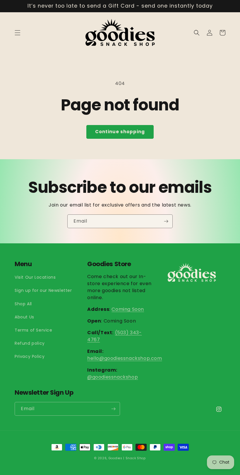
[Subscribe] (166, 221)
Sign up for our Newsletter (43, 290)
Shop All (23, 304)
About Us (24, 317)
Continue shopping (120, 132)
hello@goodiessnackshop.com (124, 358)
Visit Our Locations (35, 277)
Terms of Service (33, 330)
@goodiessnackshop (112, 377)
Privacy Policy (29, 356)
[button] (17, 32)
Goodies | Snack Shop (127, 458)
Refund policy (30, 343)
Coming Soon (128, 309)
